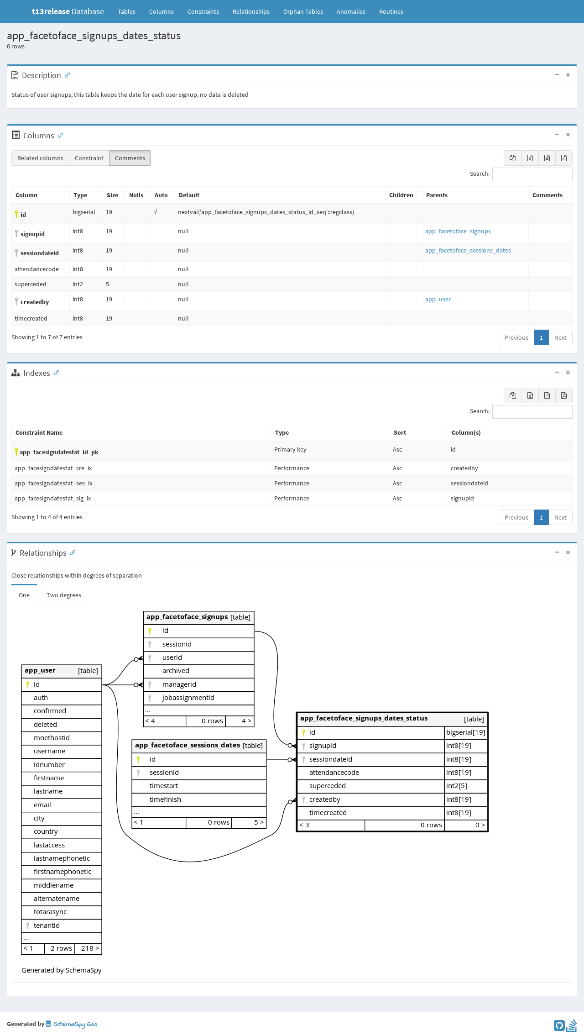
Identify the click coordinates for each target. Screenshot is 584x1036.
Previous (516, 337)
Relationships (251, 11)
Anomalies (351, 11)
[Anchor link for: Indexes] (54, 372)
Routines (391, 11)
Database (68, 11)
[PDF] (564, 158)
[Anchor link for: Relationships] (71, 552)
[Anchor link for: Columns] (58, 135)
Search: (480, 174)
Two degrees (64, 595)
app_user (438, 299)
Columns (161, 11)
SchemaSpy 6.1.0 (74, 1024)
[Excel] (530, 158)
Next (560, 337)
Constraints (203, 11)
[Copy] (513, 158)
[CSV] (547, 158)
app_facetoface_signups (458, 231)
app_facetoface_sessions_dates (468, 250)
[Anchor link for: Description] (65, 74)
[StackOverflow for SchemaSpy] (571, 1028)
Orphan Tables (303, 11)
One (24, 595)
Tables (130, 11)
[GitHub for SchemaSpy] (559, 1028)
